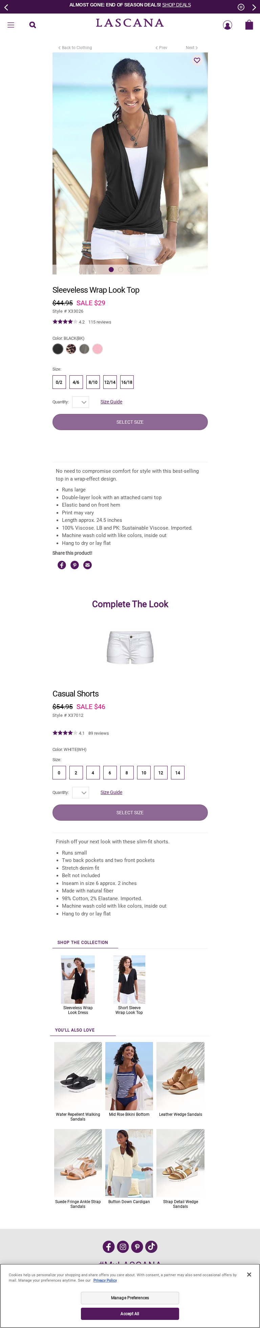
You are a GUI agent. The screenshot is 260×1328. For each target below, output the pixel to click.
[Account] (227, 25)
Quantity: (60, 401)
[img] (65, 322)
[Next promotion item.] (254, 7)
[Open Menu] (11, 25)
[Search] (32, 25)
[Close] (249, 1274)
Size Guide (111, 401)
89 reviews (98, 733)
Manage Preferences (130, 1298)
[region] (130, 1296)
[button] (197, 60)
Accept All (130, 1313)
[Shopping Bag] (249, 25)
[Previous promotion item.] (6, 7)
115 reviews (99, 322)
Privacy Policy (105, 1280)
